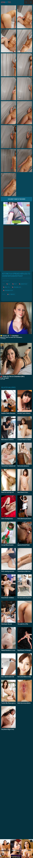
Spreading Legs (17, 287)
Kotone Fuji (11, 294)
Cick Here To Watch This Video (16, 199)
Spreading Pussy (8, 290)
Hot (6, 2)
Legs (9, 284)
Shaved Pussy (23, 284)
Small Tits (7, 287)
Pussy (15, 284)
